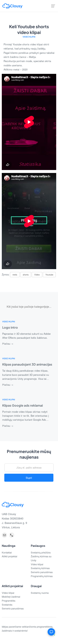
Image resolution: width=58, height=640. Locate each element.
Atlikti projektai (9, 556)
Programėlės (8, 600)
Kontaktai (7, 552)
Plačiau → (7, 343)
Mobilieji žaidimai (11, 596)
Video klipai (29, 36)
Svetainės (7, 604)
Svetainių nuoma (40, 593)
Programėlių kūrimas (42, 576)
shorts (26, 274)
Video (37, 274)
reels (14, 274)
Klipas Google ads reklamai (22, 405)
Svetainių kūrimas (40, 568)
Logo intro (10, 327)
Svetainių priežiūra (41, 552)
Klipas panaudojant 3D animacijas (27, 364)
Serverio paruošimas (42, 572)
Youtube (49, 274)
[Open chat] (51, 632)
